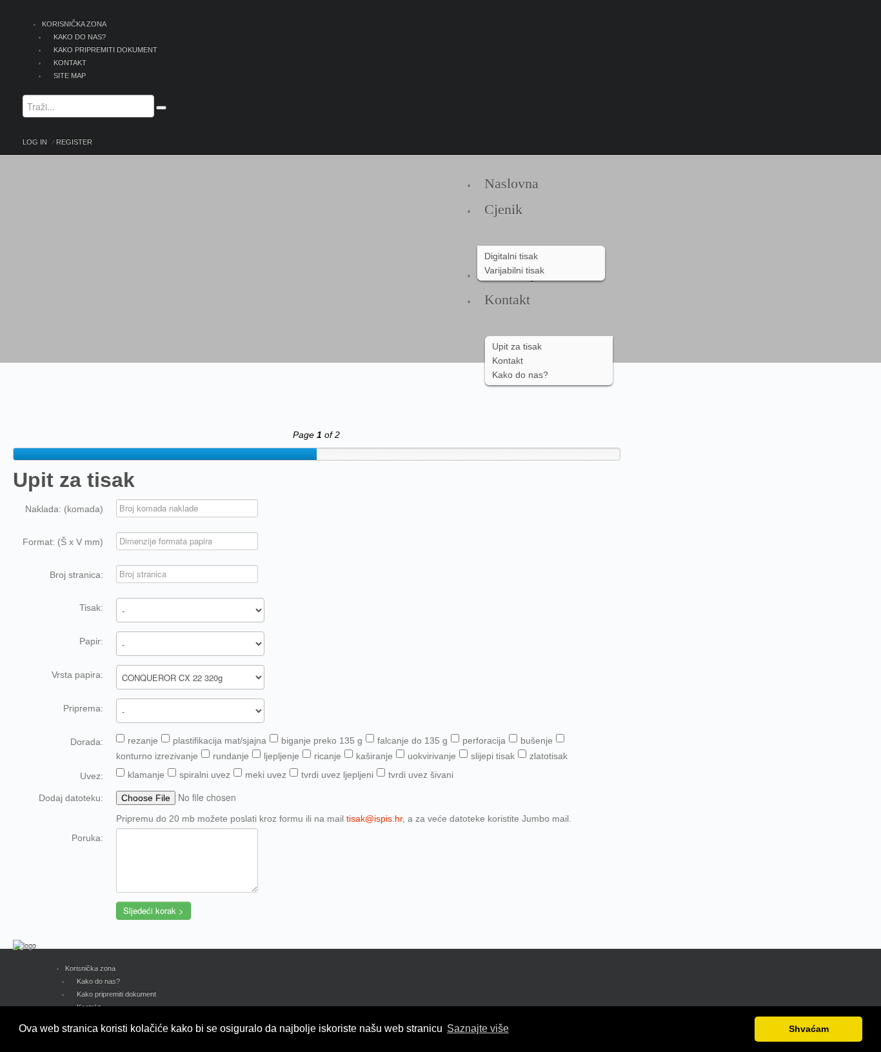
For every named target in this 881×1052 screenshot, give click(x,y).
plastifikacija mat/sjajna (219, 740)
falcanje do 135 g (412, 740)
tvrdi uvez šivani (420, 774)
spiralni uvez (204, 774)
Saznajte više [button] (478, 1028)
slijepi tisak (493, 756)
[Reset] (161, 108)
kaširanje (374, 756)
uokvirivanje (432, 756)
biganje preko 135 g (321, 740)
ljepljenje (281, 756)
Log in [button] (35, 142)
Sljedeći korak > (153, 910)
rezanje (143, 740)
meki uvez (265, 774)
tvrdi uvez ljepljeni (337, 774)
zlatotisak (549, 756)
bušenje (536, 740)
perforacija (484, 740)
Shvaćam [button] (809, 1029)
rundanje (231, 756)
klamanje (146, 774)
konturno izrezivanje (157, 756)
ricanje (327, 756)
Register (74, 142)
